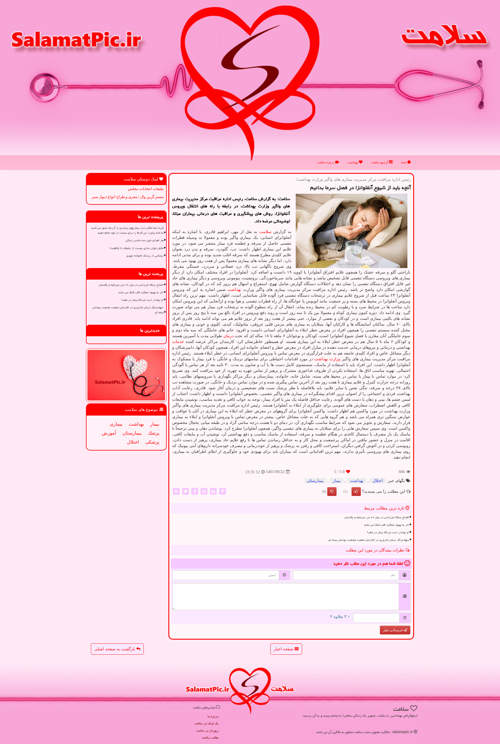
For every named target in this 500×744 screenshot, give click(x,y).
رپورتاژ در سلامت (207, 731)
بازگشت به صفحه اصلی (115, 649)
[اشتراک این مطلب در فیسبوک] (195, 491)
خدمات (178, 341)
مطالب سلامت (210, 737)
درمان (228, 336)
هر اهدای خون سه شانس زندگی (144, 240)
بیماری (116, 424)
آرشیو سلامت (380, 162)
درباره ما (212, 716)
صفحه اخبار (284, 649)
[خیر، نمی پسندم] (332, 491)
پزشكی (152, 442)
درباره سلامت (326, 162)
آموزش (109, 433)
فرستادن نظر (393, 630)
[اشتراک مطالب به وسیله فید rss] (176, 491)
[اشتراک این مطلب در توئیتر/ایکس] (185, 491)
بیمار (337, 481)
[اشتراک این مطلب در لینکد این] (213, 491)
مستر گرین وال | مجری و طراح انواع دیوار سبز (128, 197)
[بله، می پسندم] (356, 491)
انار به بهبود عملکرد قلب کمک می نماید (386, 525)
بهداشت (353, 162)
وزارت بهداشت (327, 359)
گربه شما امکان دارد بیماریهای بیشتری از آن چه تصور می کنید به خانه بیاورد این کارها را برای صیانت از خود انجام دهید (127, 230)
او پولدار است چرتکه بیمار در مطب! (388, 532)
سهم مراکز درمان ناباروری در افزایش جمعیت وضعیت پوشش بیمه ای (368, 540)
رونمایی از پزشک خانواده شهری (144, 256)
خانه (404, 162)
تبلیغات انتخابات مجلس (146, 189)
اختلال (378, 481)
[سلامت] (250, 83)
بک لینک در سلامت (206, 723)
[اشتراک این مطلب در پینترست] (222, 491)
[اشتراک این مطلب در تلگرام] (204, 491)
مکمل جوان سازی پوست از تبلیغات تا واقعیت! (136, 248)
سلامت (265, 232)
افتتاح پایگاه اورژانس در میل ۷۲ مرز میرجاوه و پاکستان (376, 517)
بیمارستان (315, 481)
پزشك (153, 433)
